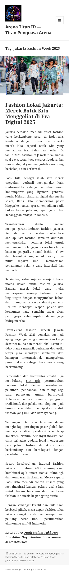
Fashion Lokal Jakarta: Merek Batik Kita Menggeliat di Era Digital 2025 (34, 113)
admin (30, 553)
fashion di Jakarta (34, 155)
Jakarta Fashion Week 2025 (19, 560)
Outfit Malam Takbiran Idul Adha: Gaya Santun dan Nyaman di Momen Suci (33, 537)
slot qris (33, 380)
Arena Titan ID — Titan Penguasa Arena (28, 29)
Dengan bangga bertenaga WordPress (25, 569)
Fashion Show (48, 557)
